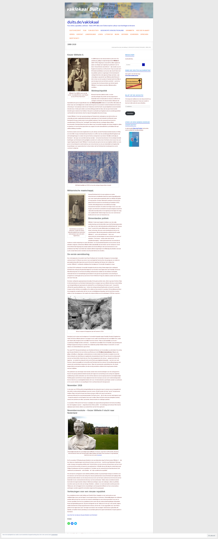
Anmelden (130, 113)
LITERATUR (109, 34)
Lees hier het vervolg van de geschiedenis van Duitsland (82, 515)
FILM (84, 30)
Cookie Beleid (54, 534)
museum (99, 455)
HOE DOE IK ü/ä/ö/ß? (142, 30)
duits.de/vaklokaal (83, 22)
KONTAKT (80, 34)
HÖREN (71, 34)
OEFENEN (124, 34)
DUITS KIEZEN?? (75, 30)
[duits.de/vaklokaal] (109, 3)
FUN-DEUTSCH (93, 30)
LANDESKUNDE (90, 34)
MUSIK (117, 34)
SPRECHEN (144, 34)
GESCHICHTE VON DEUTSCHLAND (112, 30)
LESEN (100, 34)
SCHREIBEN (134, 34)
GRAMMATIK (130, 30)
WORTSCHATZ (74, 38)
